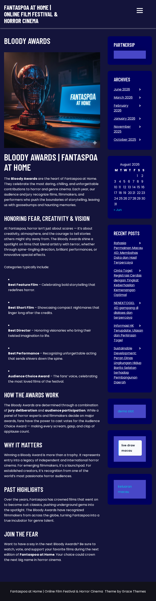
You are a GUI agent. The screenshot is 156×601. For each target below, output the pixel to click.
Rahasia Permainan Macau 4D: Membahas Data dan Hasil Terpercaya (128, 253)
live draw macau (128, 448)
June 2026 (122, 89)
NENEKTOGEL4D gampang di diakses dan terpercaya (126, 310)
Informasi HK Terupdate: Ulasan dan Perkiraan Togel (128, 333)
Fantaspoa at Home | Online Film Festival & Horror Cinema (31, 14)
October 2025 (125, 139)
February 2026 (121, 108)
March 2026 (123, 97)
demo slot (126, 411)
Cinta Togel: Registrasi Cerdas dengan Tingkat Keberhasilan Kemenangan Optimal (128, 282)
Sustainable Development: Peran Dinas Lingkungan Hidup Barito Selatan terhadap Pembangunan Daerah (127, 365)
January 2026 (124, 118)
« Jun (118, 209)
